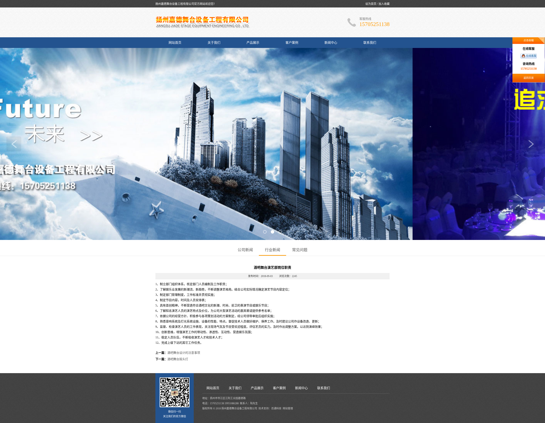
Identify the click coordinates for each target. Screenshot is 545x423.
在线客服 (531, 55)
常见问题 (299, 250)
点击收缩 (528, 40)
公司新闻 (245, 250)
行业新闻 (272, 250)
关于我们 (214, 42)
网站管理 (288, 408)
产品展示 (253, 42)
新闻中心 (330, 42)
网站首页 (175, 42)
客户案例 (291, 42)
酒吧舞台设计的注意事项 (183, 352)
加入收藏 (384, 3)
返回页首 (528, 78)
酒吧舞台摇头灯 (177, 359)
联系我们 (369, 42)
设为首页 (370, 3)
